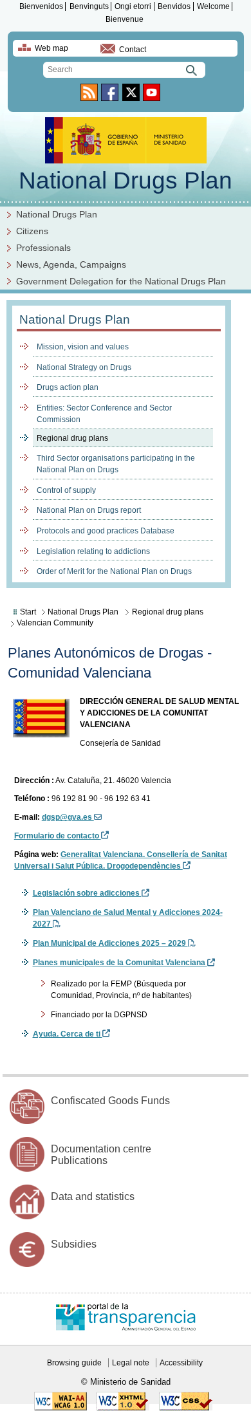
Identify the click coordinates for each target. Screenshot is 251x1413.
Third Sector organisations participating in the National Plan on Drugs (116, 464)
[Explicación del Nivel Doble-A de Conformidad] (60, 1407)
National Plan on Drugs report (89, 510)
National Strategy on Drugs (84, 367)
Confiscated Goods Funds (110, 1100)
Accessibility (181, 1362)
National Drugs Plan (125, 180)
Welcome (213, 6)
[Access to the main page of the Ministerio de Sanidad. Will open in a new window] (126, 159)
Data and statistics (93, 1196)
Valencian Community (55, 623)
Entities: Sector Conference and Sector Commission (104, 413)
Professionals (43, 248)
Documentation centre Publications (101, 1154)
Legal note (130, 1362)
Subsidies (74, 1244)
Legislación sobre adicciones (87, 893)
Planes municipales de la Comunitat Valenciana (120, 962)
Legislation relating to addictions (93, 551)
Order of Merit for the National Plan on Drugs (114, 571)
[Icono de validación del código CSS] (185, 1407)
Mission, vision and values (83, 346)
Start (28, 612)
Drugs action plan (67, 387)
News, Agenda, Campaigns (71, 265)
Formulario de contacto (57, 835)
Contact (132, 49)
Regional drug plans (72, 438)
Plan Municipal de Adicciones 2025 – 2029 (110, 943)
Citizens (32, 231)
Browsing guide (74, 1362)
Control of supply (66, 490)
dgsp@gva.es (68, 817)
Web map (51, 48)
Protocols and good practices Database (105, 530)
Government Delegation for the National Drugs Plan (121, 281)
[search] (124, 70)
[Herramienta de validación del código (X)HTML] (123, 1407)
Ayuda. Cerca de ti (67, 1034)
